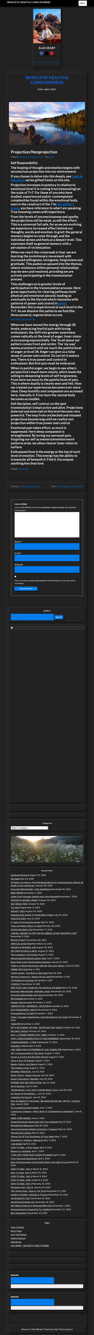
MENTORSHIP (17, 892)
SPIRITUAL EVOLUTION (21, 943)
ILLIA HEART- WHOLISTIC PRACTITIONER (30, 1245)
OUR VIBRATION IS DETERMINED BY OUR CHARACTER (36, 1049)
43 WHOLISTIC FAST (20, 1198)
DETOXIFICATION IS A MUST (24, 951)
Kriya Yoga (16, 1231)
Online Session (18, 1238)
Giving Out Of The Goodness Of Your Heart (32, 1136)
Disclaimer (16, 1242)
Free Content (17, 1227)
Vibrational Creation (21, 1132)
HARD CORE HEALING (21, 1118)
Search (14, 1275)
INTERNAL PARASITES (21, 1071)
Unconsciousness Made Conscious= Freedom (34, 1129)
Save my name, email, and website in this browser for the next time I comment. (45, 582)
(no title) (15, 907)
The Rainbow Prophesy (22, 980)
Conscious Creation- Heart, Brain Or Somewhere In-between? (42, 1111)
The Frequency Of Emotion (24, 954)
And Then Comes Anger (23, 319)
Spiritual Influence (20, 875)
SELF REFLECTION (19, 904)
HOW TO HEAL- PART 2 (22, 1180)
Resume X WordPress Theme (36, 1329)
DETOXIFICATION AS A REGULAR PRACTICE (31, 1205)
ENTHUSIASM (17, 998)
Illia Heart (51, 157)
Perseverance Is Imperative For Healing (30, 1209)
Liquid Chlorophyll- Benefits (25, 1079)
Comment (21, 510)
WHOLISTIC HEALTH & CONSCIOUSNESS (28, 2)
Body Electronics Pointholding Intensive (30, 962)
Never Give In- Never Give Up (25, 1075)
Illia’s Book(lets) (19, 1213)
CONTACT (16, 984)
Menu (82, 3)
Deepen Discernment (21, 1002)
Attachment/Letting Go (23, 1202)
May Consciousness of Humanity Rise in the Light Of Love (40, 1162)
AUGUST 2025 (18, 911)
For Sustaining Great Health (25, 1107)
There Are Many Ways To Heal (26, 926)
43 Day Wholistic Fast (22, 929)
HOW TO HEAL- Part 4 (21, 1169)
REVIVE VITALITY (18, 940)
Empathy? (16, 1046)
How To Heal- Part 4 (21, 1172)
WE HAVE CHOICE (19, 1031)
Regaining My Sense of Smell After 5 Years (32, 915)
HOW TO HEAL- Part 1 (21, 1183)
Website (19, 564)
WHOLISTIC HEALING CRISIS (24, 900)
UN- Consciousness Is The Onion (27, 1053)
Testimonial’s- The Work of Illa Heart (29, 973)
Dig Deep (15, 878)
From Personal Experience (24, 1158)
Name (18, 541)
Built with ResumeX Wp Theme (47, 62)
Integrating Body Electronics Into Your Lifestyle (34, 1121)
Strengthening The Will (22, 1013)
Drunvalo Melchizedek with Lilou (27, 995)
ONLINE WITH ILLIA (19, 969)
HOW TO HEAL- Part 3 (21, 1176)
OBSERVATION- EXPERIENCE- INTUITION (30, 1006)
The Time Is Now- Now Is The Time (28, 1191)
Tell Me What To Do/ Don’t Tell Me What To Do (34, 1090)
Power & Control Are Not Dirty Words (29, 1057)
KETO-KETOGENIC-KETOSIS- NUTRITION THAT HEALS (36, 1027)
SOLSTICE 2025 (18, 918)
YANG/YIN (15, 1024)
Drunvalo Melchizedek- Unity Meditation (31, 889)
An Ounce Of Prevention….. (24, 1093)
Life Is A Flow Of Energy (22, 1060)
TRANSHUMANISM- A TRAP (24, 1042)
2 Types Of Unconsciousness (25, 922)
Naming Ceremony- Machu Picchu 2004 (31, 976)
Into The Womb (18, 1234)
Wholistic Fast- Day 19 (22, 1187)
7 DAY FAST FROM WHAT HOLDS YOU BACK (32, 1155)
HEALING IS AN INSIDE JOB (23, 947)
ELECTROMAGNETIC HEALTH (24, 1009)
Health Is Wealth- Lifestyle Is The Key (29, 1194)
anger (62, 303)
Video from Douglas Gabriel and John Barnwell (35, 896)
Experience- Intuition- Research (27, 1140)
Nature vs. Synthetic (21, 1151)
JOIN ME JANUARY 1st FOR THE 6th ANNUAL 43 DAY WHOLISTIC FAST (44, 933)
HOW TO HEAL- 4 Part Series (25, 1147)
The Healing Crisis (20, 1068)
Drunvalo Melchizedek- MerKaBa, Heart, (31, 991)
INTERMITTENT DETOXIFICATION (26, 1082)
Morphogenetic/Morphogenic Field (28, 958)
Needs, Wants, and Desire (24, 1064)
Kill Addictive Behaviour (22, 1125)
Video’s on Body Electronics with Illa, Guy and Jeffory (38, 965)
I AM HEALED (16, 1143)
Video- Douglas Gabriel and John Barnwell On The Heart (39, 1017)
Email (18, 553)
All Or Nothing (18, 1086)
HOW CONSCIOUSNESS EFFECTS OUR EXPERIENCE (35, 1038)
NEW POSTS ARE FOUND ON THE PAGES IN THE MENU (36, 987)
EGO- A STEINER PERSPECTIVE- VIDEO (29, 1035)
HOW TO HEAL (23, 469)
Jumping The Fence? (21, 1097)
